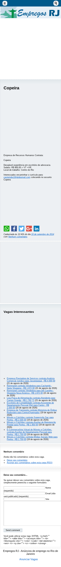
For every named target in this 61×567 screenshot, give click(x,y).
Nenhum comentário (17, 236)
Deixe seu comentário (17, 460)
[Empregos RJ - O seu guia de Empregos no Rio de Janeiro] (30, 12)
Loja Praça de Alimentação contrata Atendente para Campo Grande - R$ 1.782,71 (31, 399)
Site (47, 499)
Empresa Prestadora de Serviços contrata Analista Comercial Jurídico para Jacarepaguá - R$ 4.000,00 (31, 379)
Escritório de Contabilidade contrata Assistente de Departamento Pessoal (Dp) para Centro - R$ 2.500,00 (30, 405)
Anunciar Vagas (28, 559)
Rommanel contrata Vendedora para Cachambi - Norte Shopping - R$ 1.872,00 (29, 387)
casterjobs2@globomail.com (17, 177)
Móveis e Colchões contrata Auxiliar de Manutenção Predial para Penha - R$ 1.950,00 (31, 423)
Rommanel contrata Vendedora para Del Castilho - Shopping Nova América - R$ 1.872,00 (30, 391)
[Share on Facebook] (14, 228)
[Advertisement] (30, 48)
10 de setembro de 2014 (42, 234)
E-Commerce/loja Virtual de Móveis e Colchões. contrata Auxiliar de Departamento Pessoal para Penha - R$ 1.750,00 (29, 432)
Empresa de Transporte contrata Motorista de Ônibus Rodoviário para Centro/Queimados (32, 411)
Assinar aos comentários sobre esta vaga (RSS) (29, 462)
